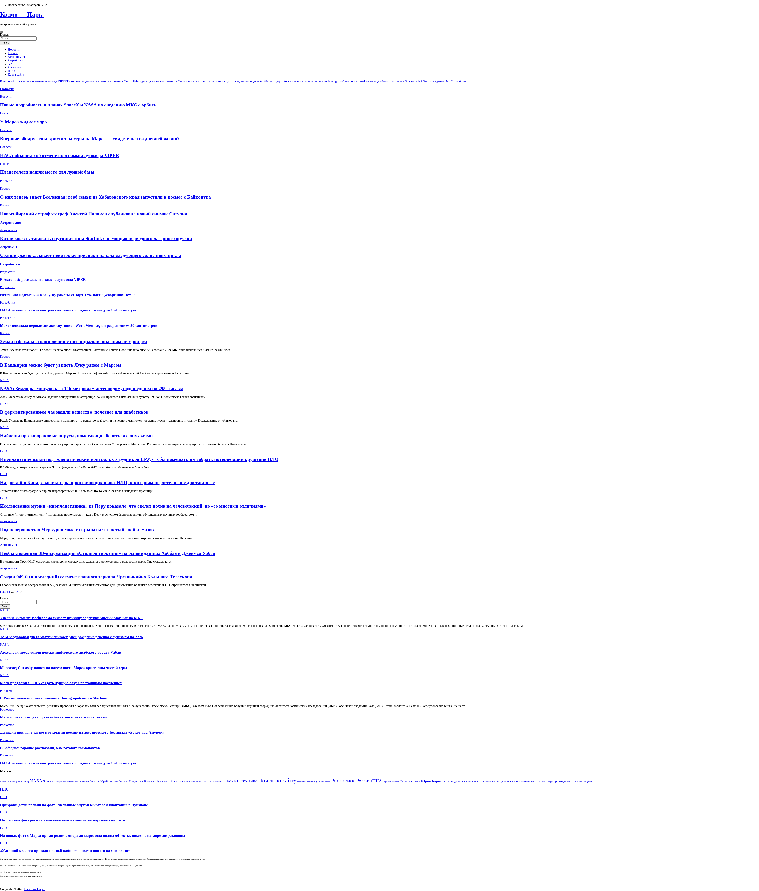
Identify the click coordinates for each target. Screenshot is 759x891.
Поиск (4, 34)
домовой (458, 782)
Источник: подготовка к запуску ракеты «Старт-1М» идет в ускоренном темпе (120, 81)
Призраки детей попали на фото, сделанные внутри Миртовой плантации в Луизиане (74, 805)
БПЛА (78, 781)
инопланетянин (487, 781)
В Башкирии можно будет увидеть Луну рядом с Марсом (60, 365)
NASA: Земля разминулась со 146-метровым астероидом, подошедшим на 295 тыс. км (91, 388)
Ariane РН (4, 782)
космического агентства (517, 781)
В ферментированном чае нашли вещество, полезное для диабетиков (74, 412)
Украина (406, 781)
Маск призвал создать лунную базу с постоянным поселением (53, 717)
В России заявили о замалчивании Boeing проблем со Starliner (322, 81)
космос (536, 781)
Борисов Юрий (99, 781)
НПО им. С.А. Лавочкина (210, 782)
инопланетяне (471, 781)
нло (544, 781)
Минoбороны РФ (188, 781)
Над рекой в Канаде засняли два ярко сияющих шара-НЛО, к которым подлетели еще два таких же (107, 482)
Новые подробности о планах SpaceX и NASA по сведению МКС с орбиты (415, 81)
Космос (13, 53)
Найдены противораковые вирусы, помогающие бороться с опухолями (76, 435)
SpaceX (48, 781)
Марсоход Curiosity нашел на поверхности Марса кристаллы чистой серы (63, 668)
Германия (113, 781)
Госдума (123, 781)
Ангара (58, 781)
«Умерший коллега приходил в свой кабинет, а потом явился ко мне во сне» (65, 851)
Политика (301, 782)
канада (499, 781)
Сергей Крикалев (391, 782)
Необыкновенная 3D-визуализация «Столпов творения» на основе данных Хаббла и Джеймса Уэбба (107, 553)
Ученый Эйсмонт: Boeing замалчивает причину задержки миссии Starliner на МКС (71, 618)
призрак (577, 781)
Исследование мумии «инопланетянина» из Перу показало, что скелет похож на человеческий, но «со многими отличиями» (133, 506)
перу (550, 782)
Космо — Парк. (22, 14)
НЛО (11, 71)
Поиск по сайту (277, 780)
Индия (133, 781)
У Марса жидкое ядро (23, 121)
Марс (174, 781)
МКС (167, 781)
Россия (363, 780)
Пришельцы (312, 782)
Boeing (13, 782)
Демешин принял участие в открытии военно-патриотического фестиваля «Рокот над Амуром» (82, 732)
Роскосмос (15, 67)
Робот (327, 782)
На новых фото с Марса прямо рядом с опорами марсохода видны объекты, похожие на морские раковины (92, 835)
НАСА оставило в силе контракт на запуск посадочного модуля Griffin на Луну (226, 81)
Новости (14, 49)
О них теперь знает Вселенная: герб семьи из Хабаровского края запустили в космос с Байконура (105, 196)
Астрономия (16, 56)
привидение (561, 781)
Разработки (15, 60)
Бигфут (85, 782)
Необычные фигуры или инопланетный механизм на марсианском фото (62, 820)
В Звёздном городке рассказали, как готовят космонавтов (50, 748)
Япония (450, 781)
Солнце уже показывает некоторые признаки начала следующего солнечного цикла (90, 255)
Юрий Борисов (433, 781)
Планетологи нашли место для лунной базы (47, 172)
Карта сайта (16, 74)
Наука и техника (240, 780)
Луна (159, 781)
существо (588, 781)
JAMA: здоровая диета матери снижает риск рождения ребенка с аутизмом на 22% (71, 637)
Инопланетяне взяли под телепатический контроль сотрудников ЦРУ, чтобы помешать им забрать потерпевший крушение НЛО (139, 459)
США (376, 780)
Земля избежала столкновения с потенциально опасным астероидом (73, 341)
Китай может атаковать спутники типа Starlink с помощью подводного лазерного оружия (96, 238)
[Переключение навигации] (1, 32)
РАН (321, 781)
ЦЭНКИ (416, 782)
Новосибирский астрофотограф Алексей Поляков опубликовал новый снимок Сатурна (93, 213)
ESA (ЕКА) (23, 781)
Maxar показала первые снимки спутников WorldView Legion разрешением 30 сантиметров (78, 325)
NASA (12, 64)
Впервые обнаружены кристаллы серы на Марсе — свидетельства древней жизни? (90, 138)
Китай (149, 781)
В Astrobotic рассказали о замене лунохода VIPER (33, 81)
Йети (140, 781)
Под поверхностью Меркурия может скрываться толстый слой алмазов (77, 529)
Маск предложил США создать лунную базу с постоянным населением (61, 683)
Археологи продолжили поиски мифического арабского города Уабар (60, 652)
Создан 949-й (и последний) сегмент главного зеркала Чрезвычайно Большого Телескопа (96, 576)
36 (16, 591)
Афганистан (68, 782)
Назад (4, 591)
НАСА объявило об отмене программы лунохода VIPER (59, 155)
